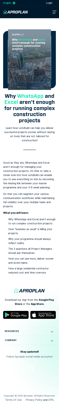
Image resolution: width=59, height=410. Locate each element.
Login (49, 3)
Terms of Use (13, 400)
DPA (50, 400)
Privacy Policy (34, 400)
